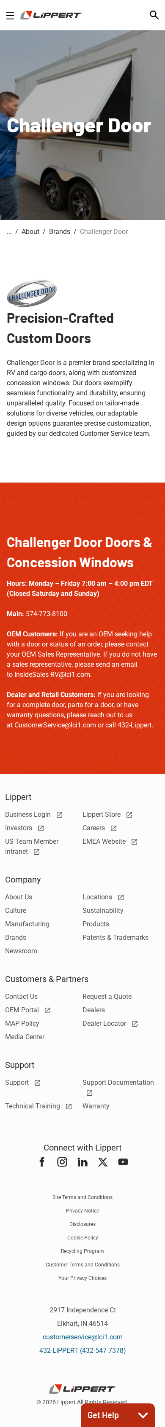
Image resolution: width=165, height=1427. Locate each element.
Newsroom (21, 951)
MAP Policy (22, 1023)
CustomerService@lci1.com (55, 725)
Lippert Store (102, 814)
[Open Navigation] (10, 15)
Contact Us (21, 996)
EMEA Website (104, 841)
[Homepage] (51, 15)
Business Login (28, 814)
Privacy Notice (82, 1211)
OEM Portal (23, 1010)
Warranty (96, 1106)
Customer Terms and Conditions (83, 1265)
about (30, 232)
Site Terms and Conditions (82, 1197)
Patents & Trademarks (115, 937)
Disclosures (82, 1224)
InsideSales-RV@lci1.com (52, 675)
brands (59, 232)
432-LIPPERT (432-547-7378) (82, 1351)
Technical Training (33, 1106)
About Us (18, 897)
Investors (19, 828)
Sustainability (103, 911)
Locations (98, 897)
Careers (94, 828)
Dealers (93, 1010)
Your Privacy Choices (82, 1278)
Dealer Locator (105, 1023)
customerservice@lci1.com (83, 1337)
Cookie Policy (82, 1238)
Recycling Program (82, 1251)
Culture (15, 911)
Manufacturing (27, 924)
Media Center (24, 1037)
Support (17, 1082)
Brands (15, 937)
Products (95, 924)
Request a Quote (107, 996)
